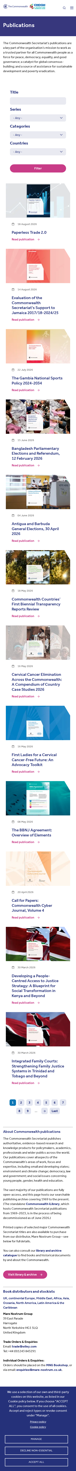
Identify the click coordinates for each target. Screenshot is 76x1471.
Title (14, 92)
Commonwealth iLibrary (43, 1204)
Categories (20, 126)
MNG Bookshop (57, 1365)
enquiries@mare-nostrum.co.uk (39, 1370)
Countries (19, 143)
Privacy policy (38, 1421)
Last (55, 1111)
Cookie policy (38, 1427)
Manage (36, 1439)
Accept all (36, 1462)
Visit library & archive (22, 1274)
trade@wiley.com (24, 1346)
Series (15, 109)
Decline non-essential (36, 1450)
